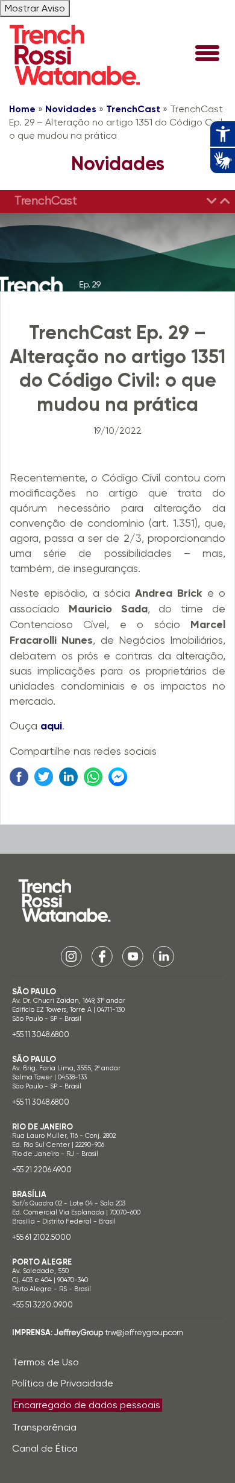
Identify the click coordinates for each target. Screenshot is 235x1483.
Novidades (70, 109)
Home (22, 109)
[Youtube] (132, 955)
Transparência (44, 1427)
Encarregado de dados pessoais (87, 1405)
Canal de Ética (45, 1448)
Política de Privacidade (62, 1383)
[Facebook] (102, 955)
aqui (51, 725)
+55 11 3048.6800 (40, 1034)
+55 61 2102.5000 (41, 1237)
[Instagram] (71, 955)
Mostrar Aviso (35, 8)
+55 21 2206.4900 (42, 1169)
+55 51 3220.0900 (42, 1304)
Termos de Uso (45, 1362)
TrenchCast (133, 109)
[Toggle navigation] (207, 54)
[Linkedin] (163, 955)
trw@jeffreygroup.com (144, 1332)
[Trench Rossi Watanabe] (75, 55)
